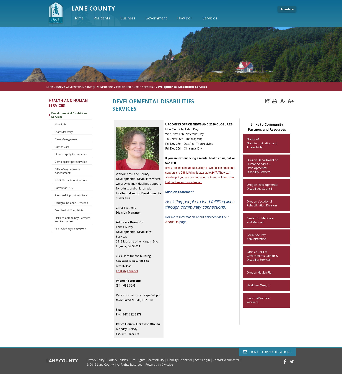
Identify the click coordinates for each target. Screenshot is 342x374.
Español (132, 271)
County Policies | (118, 360)
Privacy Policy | (97, 360)
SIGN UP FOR (269, 352)
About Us (171, 222)
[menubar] (148, 18)
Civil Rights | (139, 360)
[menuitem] (81, 18)
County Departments (99, 87)
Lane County (54, 87)
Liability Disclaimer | (181, 360)
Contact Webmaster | (227, 360)
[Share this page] (267, 101)
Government (74, 87)
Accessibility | (157, 360)
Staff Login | (203, 360)
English (121, 271)
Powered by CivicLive (159, 365)
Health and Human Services (134, 87)
